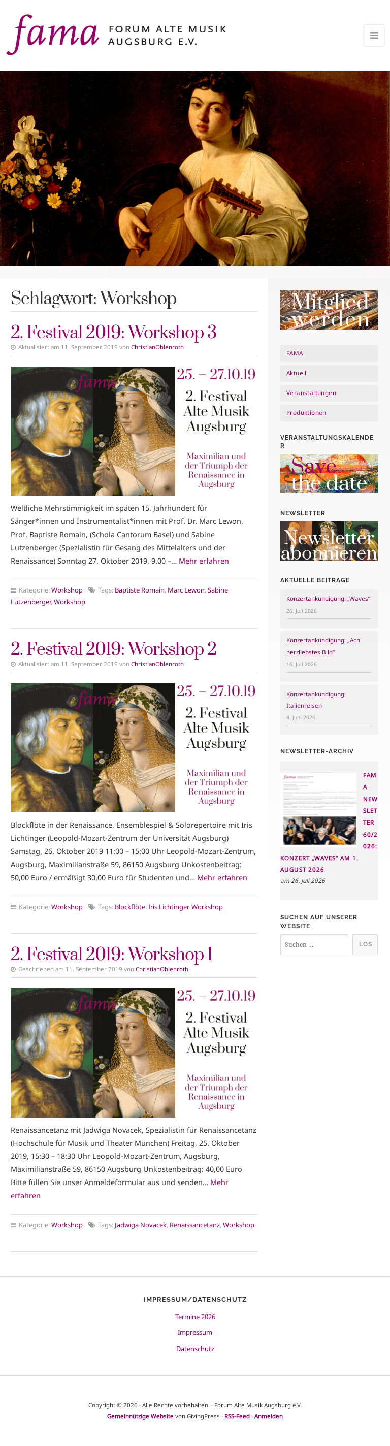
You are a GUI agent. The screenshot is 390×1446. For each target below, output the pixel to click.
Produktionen (306, 412)
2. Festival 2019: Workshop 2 (113, 650)
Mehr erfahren (204, 561)
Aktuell (296, 373)
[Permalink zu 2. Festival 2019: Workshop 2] (134, 747)
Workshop (67, 590)
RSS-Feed (237, 1416)
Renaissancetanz (195, 1224)
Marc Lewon (186, 590)
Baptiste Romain (140, 590)
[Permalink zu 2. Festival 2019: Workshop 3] (134, 431)
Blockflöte (130, 906)
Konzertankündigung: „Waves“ (328, 598)
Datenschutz (195, 1348)
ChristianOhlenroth (157, 347)
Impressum (195, 1332)
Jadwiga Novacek (141, 1224)
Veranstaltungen (311, 393)
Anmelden (268, 1416)
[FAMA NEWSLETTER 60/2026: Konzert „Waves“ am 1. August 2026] (318, 845)
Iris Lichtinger (168, 906)
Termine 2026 (195, 1316)
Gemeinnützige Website (140, 1416)
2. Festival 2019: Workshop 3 (114, 333)
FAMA (294, 353)
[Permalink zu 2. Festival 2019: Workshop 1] (134, 1052)
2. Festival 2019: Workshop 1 (111, 955)
